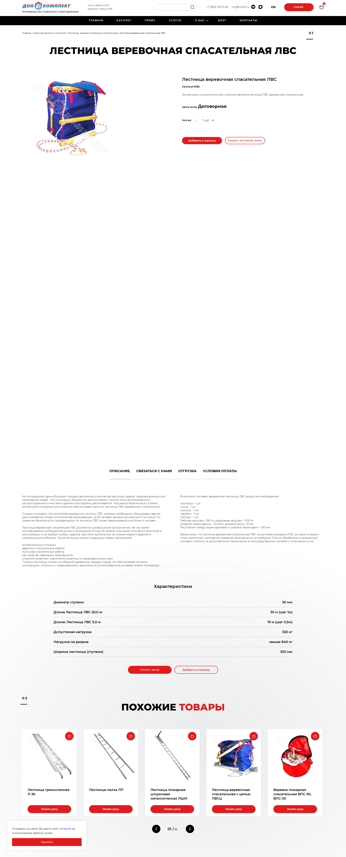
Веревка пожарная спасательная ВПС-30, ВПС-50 (292, 794)
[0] (321, 7)
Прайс (299, 7)
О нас (200, 20)
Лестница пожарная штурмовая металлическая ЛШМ (168, 794)
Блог (222, 20)
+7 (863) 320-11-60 (217, 7)
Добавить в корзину (202, 140)
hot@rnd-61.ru (240, 7)
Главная (96, 20)
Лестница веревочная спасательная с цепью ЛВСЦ (231, 794)
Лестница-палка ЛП (106, 790)
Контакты (248, 20)
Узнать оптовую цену (245, 140)
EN (273, 7)
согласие (65, 828)
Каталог (124, 20)
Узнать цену (150, 669)
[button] (156, 829)
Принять (47, 842)
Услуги (175, 20)
